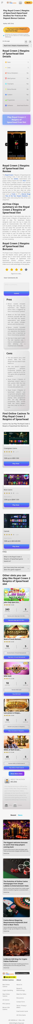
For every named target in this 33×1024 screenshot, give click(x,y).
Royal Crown (9, 175)
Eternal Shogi (26, 194)
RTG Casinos (6, 1004)
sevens (16, 179)
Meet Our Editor (21, 994)
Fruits (13, 194)
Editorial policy (26, 35)
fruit (24, 181)
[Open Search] (20, 2)
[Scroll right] (30, 41)
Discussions (20, 998)
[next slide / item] (26, 144)
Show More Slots (16, 774)
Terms (18, 1005)
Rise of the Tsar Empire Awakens (17, 196)
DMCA (18, 1007)
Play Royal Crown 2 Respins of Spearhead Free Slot (16, 119)
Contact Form (20, 1002)
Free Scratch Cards (22, 1011)
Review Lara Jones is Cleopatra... (16, 726)
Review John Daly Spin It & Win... (16, 616)
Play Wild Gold (16, 694)
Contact (20, 805)
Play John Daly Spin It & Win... (16, 620)
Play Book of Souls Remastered (16, 657)
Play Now (16, 464)
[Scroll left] (26, 41)
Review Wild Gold (16, 689)
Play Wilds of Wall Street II (16, 767)
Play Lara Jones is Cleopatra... (16, 731)
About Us (19, 984)
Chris (10, 805)
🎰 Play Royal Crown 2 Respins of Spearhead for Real (15, 30)
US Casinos (6, 1000)
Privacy (23, 1005)
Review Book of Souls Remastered (16, 653)
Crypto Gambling (8, 990)
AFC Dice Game (21, 1015)
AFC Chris (11, 23)
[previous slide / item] (6, 144)
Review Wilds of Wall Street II (16, 763)
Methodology (8, 36)
